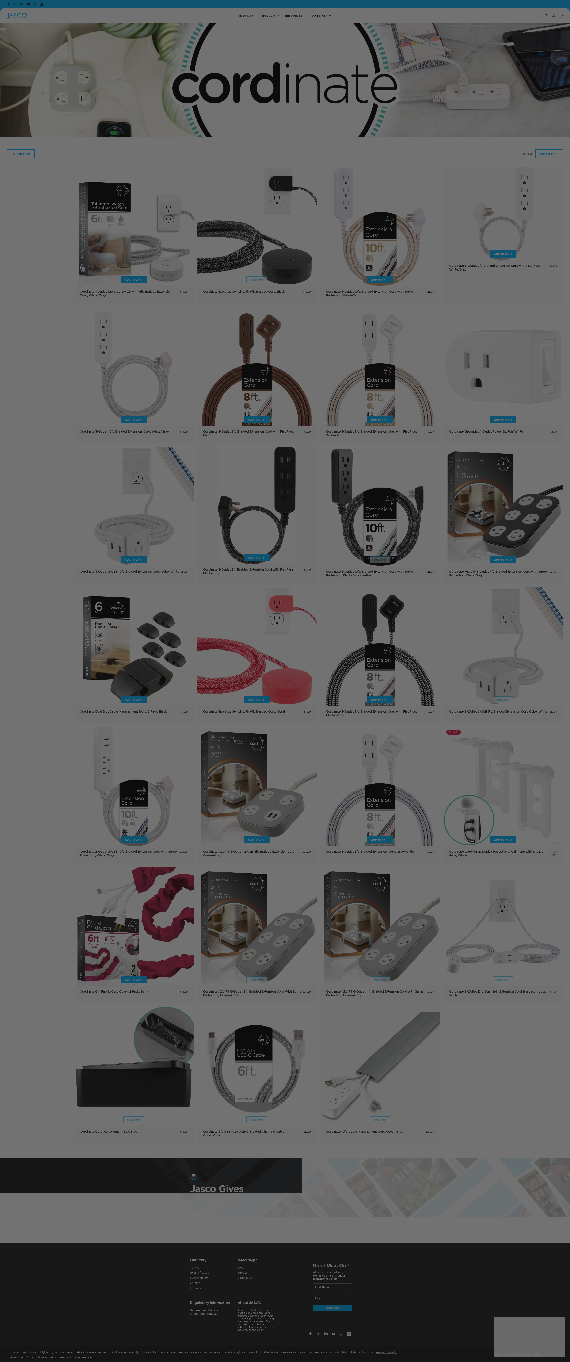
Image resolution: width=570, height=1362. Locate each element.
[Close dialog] (565, 5)
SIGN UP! (285, 701)
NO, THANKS (285, 711)
